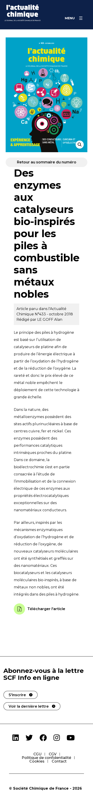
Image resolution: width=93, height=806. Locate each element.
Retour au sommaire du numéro (46, 162)
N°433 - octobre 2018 (54, 314)
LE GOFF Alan (49, 319)
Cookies (36, 761)
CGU (37, 754)
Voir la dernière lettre (29, 706)
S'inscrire (17, 695)
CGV (52, 754)
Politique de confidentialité (46, 758)
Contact (59, 761)
